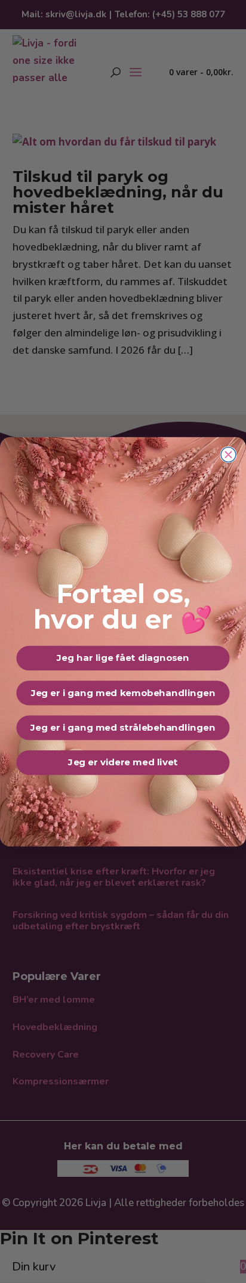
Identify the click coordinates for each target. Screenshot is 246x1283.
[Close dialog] (228, 454)
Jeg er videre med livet (122, 762)
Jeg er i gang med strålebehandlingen (123, 727)
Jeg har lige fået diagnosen (123, 657)
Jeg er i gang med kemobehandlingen (123, 692)
